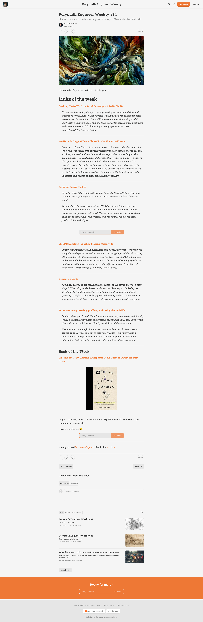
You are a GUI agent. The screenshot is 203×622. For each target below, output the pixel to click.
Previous (68, 466)
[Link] (55, 99)
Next (137, 466)
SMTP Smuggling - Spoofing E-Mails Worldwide (86, 243)
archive (110, 447)
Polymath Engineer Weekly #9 (76, 519)
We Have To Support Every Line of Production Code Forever (92, 141)
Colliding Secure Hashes (72, 186)
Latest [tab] (67, 512)
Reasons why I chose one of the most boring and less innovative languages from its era (89, 556)
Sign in (196, 4)
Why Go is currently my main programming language (89, 552)
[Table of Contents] (2, 311)
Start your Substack (95, 611)
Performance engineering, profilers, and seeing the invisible (92, 310)
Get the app (113, 611)
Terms (112, 605)
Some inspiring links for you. (70, 539)
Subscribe (183, 4)
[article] (101, 524)
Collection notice (122, 605)
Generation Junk (68, 278)
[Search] (169, 4)
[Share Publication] (174, 4)
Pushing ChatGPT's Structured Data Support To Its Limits (91, 106)
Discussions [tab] (76, 512)
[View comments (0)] (66, 31)
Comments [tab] (64, 483)
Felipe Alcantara (70, 24)
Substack (89, 617)
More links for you (66, 522)
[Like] (61, 31)
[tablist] (69, 483)
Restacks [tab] (74, 483)
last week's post (84, 447)
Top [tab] (61, 512)
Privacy (105, 605)
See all (63, 570)
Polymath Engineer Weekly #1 (76, 535)
